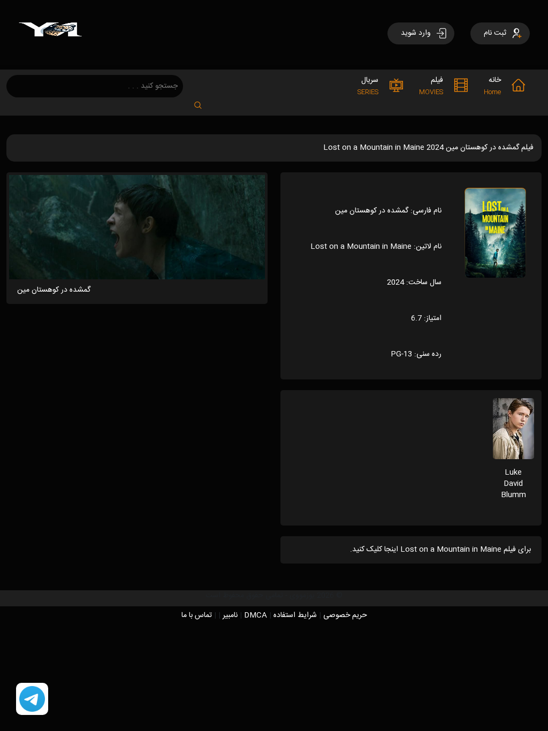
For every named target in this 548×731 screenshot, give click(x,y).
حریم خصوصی (345, 615)
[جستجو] (203, 101)
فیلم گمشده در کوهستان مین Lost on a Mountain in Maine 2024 (428, 147)
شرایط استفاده (295, 615)
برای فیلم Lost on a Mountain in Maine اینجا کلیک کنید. (440, 549)
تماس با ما (196, 615)
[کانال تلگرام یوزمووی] (32, 699)
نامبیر (230, 615)
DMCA (255, 615)
